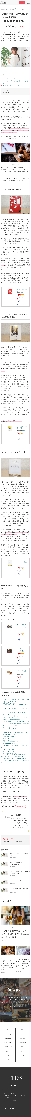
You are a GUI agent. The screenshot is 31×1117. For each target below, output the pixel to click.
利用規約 (13, 1093)
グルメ (22, 1046)
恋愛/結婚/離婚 (8, 1038)
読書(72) (3, 9)
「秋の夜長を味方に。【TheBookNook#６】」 (16, 721)
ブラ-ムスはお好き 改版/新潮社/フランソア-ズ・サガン (22, 427)
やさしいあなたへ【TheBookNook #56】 (18, 880)
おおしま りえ (4, 940)
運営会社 (9, 1097)
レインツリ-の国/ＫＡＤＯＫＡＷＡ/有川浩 (22, 561)
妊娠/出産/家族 (22, 1042)
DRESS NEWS (19, 971)
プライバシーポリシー (22, 1093)
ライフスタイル (8, 1034)
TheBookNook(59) (10, 9)
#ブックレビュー (20, 841)
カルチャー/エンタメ (12, 8)
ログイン (15, 2)
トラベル (8, 1051)
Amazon (22, 296)
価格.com (19, 302)
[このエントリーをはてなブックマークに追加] (9, 26)
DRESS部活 (23, 1029)
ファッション (22, 1034)
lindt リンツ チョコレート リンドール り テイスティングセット (22, 626)
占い (8, 1055)
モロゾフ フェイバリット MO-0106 (22, 649)
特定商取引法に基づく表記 (20, 1095)
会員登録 (22, 2)
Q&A (15, 1097)
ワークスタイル (8, 1042)
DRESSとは (21, 1097)
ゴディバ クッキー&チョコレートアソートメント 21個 (22, 672)
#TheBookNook (11, 841)
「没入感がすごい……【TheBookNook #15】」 (16, 758)
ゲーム (8, 1059)
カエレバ (23, 292)
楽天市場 (19, 296)
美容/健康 (22, 1038)
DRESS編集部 (16, 815)
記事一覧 (6, 1093)
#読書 (4, 841)
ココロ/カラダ (8, 1046)
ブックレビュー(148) (19, 9)
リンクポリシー (8, 1095)
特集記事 (8, 1029)
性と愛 (11, 928)
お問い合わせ (15, 1100)
